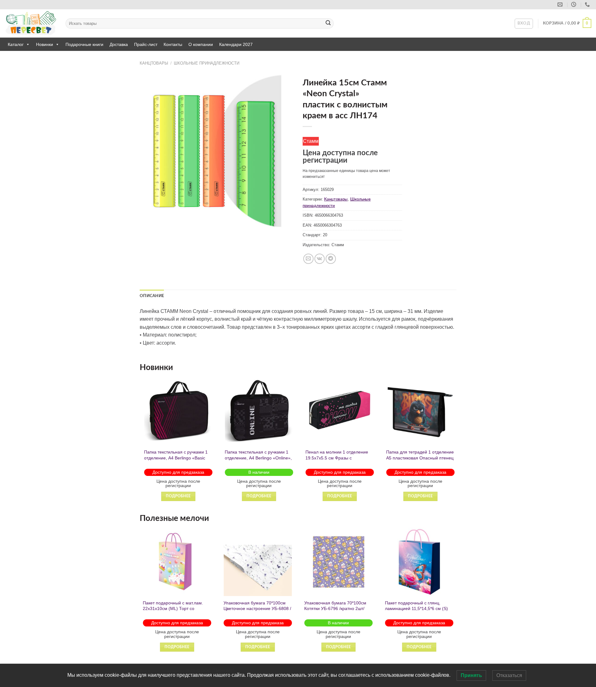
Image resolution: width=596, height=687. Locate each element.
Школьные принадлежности (206, 63)
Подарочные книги (84, 44)
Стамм (310, 141)
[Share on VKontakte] (319, 259)
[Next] (456, 445)
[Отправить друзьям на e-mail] (308, 259)
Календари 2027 (236, 44)
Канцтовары (154, 63)
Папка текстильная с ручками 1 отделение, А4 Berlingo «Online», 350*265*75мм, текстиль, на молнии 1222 (257, 461)
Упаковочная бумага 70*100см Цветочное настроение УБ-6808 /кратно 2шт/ (257, 608)
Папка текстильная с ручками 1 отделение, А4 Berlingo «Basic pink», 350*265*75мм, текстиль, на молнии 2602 (174, 461)
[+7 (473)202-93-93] (588, 4)
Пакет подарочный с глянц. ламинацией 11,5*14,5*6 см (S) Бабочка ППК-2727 (416, 608)
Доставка (119, 44)
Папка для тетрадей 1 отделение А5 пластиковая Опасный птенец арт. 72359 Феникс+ (419, 458)
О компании (200, 44)
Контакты (173, 44)
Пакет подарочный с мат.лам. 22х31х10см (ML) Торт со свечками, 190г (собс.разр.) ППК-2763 (173, 611)
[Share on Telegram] (331, 259)
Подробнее (177, 496)
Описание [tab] (152, 296)
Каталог (16, 44)
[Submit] (328, 23)
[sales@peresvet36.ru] (561, 4)
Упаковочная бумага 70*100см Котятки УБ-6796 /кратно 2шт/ (335, 605)
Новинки (44, 44)
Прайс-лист (145, 44)
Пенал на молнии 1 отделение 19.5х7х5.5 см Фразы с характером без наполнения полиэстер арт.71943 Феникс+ (335, 461)
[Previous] (140, 445)
